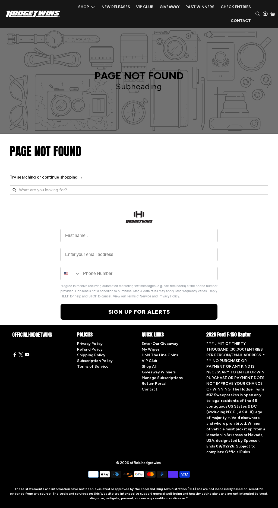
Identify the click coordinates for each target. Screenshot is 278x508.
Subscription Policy (95, 360)
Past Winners (199, 7)
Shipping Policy (91, 355)
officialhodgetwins (145, 463)
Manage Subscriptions (162, 378)
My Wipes (151, 349)
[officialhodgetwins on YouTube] (27, 356)
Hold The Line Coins (160, 355)
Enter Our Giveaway (160, 343)
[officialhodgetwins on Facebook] (14, 356)
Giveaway (169, 7)
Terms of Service (93, 366)
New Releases (116, 7)
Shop (83, 7)
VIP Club (144, 7)
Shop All (149, 366)
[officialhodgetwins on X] (20, 356)
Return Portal (154, 383)
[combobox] (70, 273)
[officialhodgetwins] (33, 14)
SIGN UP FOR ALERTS (139, 312)
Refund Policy (90, 349)
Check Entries (236, 7)
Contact (241, 20)
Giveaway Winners (159, 372)
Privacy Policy (90, 343)
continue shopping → (62, 177)
